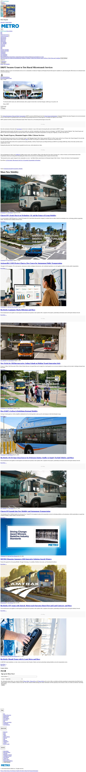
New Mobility (4, 42)
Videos (11, 56)
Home (2, 64)
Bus (1, 32)
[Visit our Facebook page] (1, 671)
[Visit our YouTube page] (5, 671)
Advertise (15, 58)
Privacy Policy (48, 58)
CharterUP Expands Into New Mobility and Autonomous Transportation (25, 511)
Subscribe (3, 22)
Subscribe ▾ (3, 4)
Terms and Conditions (55, 58)
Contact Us (42, 58)
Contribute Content (30, 58)
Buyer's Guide (41, 56)
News (10, 1)
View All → (3, 665)
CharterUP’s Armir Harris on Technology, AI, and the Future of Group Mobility (28, 215)
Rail (1, 47)
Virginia (5, 168)
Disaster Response (4, 34)
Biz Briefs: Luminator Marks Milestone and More (18, 310)
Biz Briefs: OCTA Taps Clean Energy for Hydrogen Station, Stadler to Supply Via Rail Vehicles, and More (37, 458)
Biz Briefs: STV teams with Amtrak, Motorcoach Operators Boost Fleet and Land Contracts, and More (36, 606)
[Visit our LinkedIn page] (2, 671)
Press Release (37, 58)
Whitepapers (31, 56)
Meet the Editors (9, 58)
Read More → (4, 221)
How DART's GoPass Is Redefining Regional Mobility (19, 411)
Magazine (3, 56)
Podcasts (21, 56)
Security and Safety (5, 49)
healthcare (18, 154)
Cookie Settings (64, 58)
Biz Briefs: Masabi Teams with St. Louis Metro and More (20, 659)
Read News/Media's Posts (6, 78)
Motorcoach (3, 40)
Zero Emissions (4, 54)
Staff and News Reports (12, 307)
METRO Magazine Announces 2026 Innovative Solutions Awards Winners (26, 559)
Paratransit (3, 44)
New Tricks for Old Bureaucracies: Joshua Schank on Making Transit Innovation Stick (30, 363)
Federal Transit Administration (50, 116)
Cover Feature (6, 1)
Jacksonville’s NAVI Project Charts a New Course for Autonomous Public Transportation (31, 263)
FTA (13, 168)
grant (26, 139)
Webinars (27, 56)
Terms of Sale (15, 770)
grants (15, 168)
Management (3, 37)
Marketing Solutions (21, 58)
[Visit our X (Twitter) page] (4, 671)
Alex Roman (10, 212)
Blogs (8, 56)
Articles (13, 1)
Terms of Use (9, 770)
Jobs (24, 56)
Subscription (3, 58)
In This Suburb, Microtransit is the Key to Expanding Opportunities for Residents (23, 160)
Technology (3, 52)
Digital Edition (8, 22)
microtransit (19, 129)
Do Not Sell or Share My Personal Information (28, 770)
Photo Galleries (16, 56)
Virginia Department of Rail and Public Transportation (13, 116)
